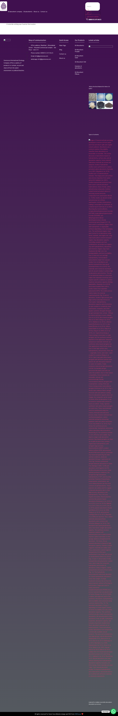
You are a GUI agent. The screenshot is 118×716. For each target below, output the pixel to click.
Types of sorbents (94, 134)
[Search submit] (86, 10)
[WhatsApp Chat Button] (113, 711)
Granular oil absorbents (78, 67)
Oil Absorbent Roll (80, 61)
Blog (60, 49)
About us (36, 11)
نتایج (88, 12)
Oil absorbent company (15, 11)
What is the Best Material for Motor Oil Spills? (99, 87)
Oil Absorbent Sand (79, 56)
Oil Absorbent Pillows (79, 73)
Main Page (62, 45)
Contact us (43, 11)
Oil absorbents (27, 11)
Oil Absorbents (79, 45)
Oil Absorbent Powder (79, 50)
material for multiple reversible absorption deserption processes (100, 703)
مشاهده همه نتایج (93, 16)
